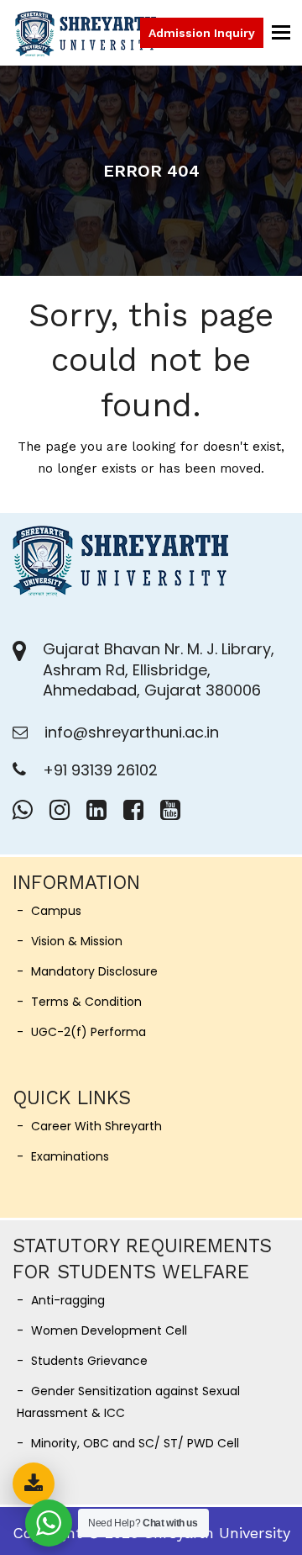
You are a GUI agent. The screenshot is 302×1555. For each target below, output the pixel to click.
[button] (281, 32)
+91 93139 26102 (100, 769)
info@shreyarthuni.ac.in (131, 732)
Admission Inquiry (201, 33)
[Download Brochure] (34, 1483)
